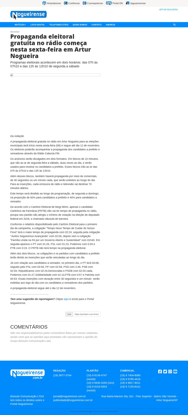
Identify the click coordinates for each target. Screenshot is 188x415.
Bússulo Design (85, 411)
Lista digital (37, 25)
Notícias (20, 25)
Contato (96, 25)
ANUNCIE (110, 25)
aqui (66, 299)
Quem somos (80, 25)
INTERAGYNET (112, 411)
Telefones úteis (58, 25)
